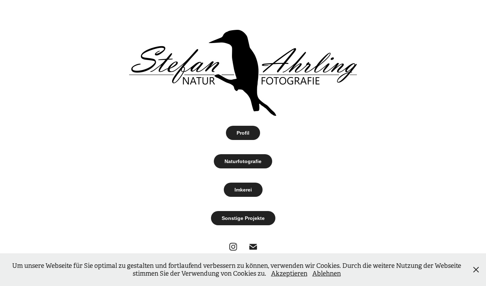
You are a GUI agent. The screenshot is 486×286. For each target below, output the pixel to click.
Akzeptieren (289, 273)
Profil (243, 133)
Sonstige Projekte (243, 218)
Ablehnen (326, 273)
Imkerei (243, 190)
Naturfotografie (243, 161)
